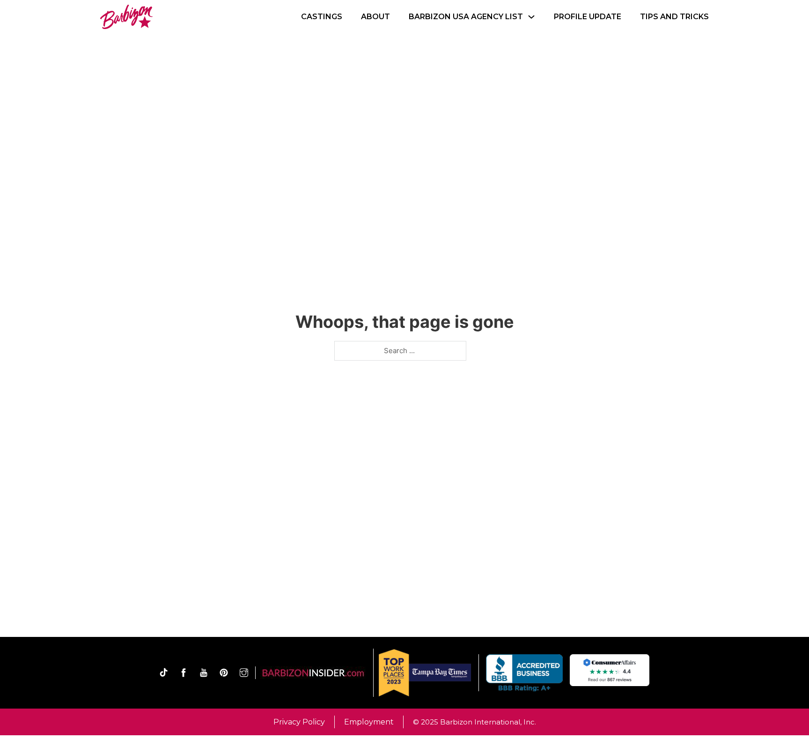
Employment (369, 721)
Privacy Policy (299, 721)
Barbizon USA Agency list (466, 16)
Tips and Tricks (674, 16)
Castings (321, 16)
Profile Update (587, 16)
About (375, 16)
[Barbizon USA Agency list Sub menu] (531, 17)
